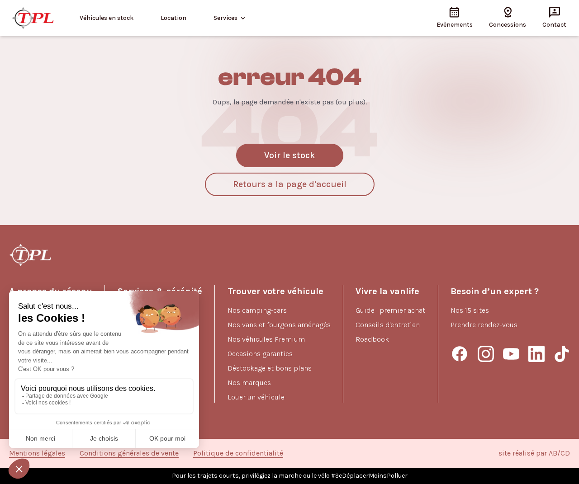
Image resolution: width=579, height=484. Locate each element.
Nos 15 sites (470, 310)
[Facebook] (460, 354)
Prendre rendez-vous (484, 324)
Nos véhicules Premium (266, 339)
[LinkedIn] (536, 354)
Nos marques (249, 382)
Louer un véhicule (256, 397)
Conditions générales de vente (129, 453)
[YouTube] (511, 354)
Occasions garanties (260, 353)
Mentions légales (37, 453)
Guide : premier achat (390, 310)
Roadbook (372, 339)
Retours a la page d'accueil (289, 184)
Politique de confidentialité (238, 453)
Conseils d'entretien (388, 324)
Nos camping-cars (257, 310)
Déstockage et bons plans (270, 368)
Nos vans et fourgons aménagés (279, 324)
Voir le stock (289, 155)
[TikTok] (562, 354)
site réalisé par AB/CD (534, 453)
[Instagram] (486, 354)
